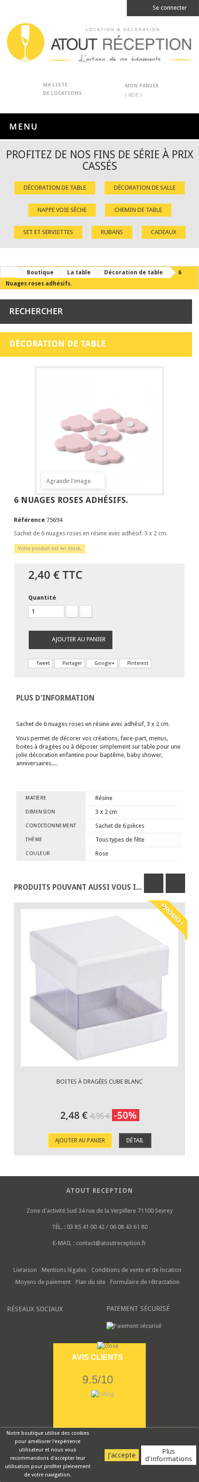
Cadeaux (163, 232)
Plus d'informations (168, 1455)
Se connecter (169, 7)
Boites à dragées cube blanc (99, 1081)
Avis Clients (97, 1357)
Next (175, 883)
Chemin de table (138, 209)
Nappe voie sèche (62, 209)
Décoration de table (55, 187)
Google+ (104, 663)
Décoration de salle (144, 187)
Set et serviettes (48, 232)
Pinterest (137, 663)
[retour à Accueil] (9, 272)
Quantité (42, 597)
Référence (29, 519)
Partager (71, 663)
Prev (153, 883)
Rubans (112, 232)
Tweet (42, 663)
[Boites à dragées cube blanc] (99, 988)
